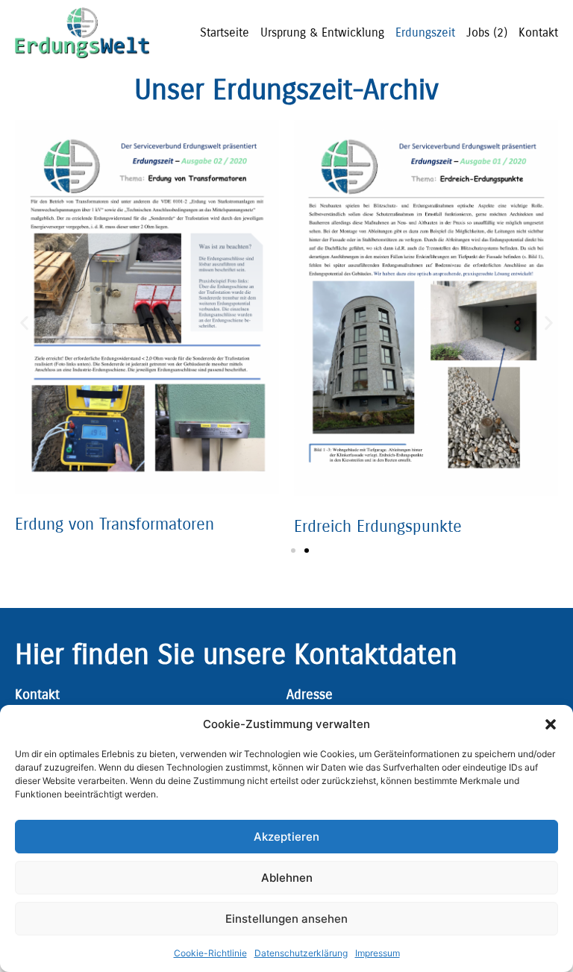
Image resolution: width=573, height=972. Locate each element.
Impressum (377, 953)
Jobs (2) (486, 32)
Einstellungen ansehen (286, 919)
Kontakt (538, 32)
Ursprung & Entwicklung (322, 32)
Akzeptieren (286, 837)
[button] (550, 724)
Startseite (224, 32)
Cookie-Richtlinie (210, 953)
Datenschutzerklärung (301, 953)
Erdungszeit (425, 32)
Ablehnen (287, 878)
